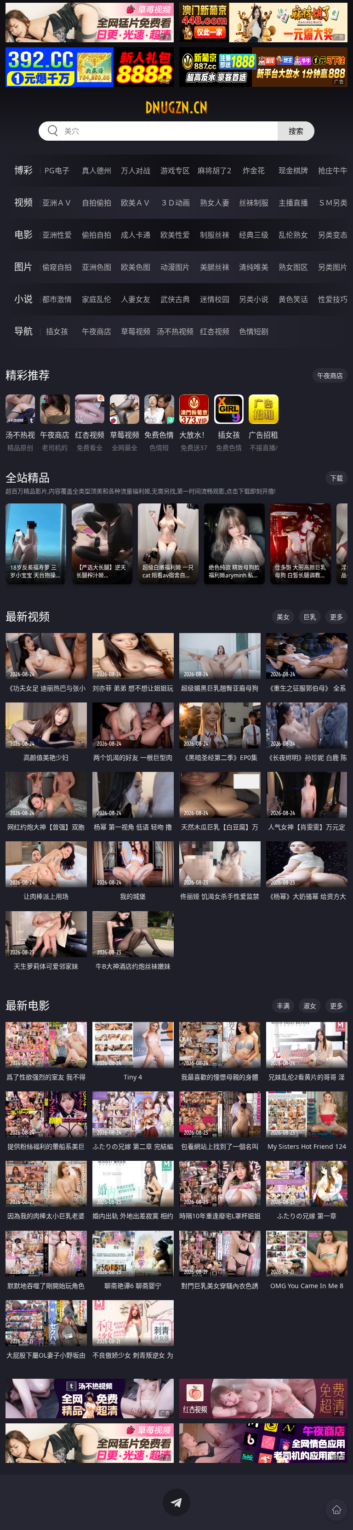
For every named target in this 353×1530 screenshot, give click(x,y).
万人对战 (135, 171)
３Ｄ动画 (175, 203)
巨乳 (309, 616)
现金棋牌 (293, 171)
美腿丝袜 (214, 267)
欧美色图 (135, 267)
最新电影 (28, 1005)
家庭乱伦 (96, 299)
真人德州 (96, 171)
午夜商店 (96, 331)
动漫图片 (175, 267)
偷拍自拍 (96, 235)
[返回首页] (336, 1510)
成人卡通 (135, 235)
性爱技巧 (332, 299)
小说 (23, 299)
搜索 (296, 131)
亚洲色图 (96, 267)
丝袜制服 (253, 203)
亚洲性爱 (57, 235)
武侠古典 (175, 299)
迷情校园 (214, 299)
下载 (336, 478)
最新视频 (28, 616)
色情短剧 (253, 331)
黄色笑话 (293, 299)
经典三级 (253, 235)
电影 (23, 234)
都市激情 (57, 299)
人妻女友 (135, 299)
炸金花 (254, 171)
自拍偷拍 (96, 203)
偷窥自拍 (57, 267)
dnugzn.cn (176, 107)
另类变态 (332, 235)
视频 (23, 202)
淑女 (309, 1005)
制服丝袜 (214, 235)
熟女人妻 (214, 203)
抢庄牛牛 (332, 171)
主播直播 (293, 203)
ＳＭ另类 (332, 203)
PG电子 (57, 171)
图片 (23, 267)
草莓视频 (135, 331)
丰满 (283, 1005)
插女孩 (57, 331)
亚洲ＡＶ (57, 203)
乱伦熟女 (293, 235)
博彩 (23, 170)
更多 (336, 616)
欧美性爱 (175, 235)
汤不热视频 (175, 331)
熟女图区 (293, 267)
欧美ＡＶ (135, 203)
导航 (23, 331)
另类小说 (253, 299)
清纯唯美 (253, 267)
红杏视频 (214, 331)
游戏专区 (175, 171)
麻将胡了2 (214, 171)
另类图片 (332, 267)
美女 (283, 616)
